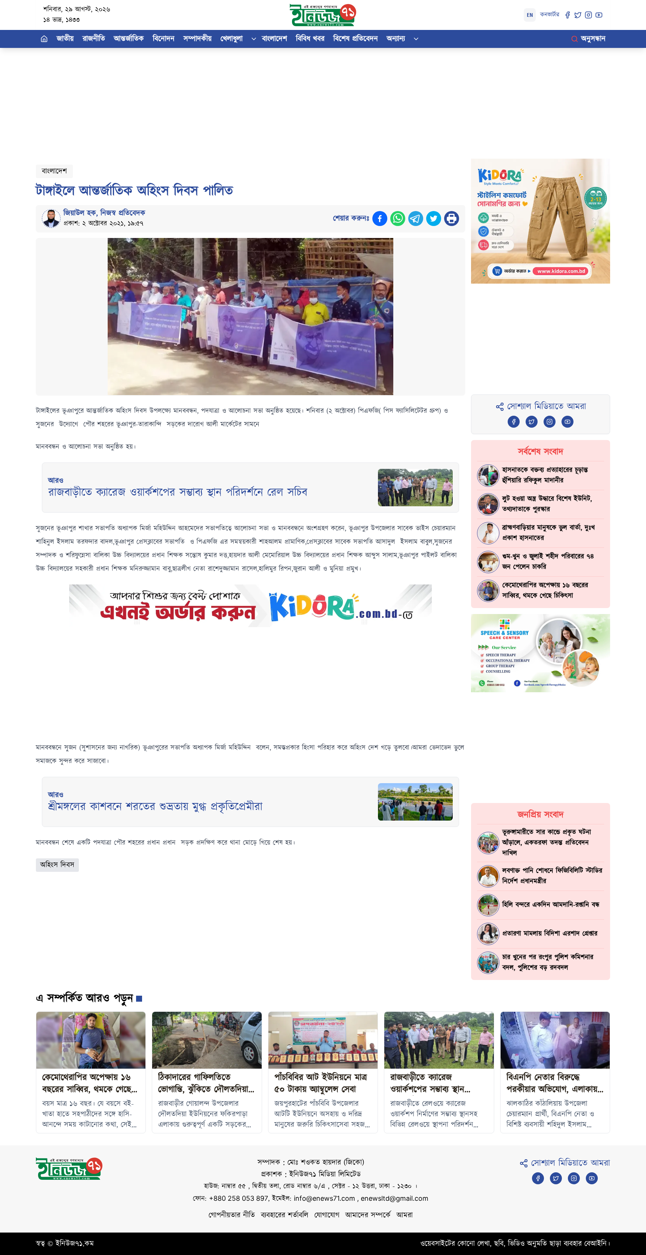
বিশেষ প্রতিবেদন (355, 39)
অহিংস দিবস (57, 865)
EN (530, 15)
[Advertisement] (260, 100)
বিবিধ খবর (310, 39)
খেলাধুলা (232, 39)
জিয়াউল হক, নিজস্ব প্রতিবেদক (104, 213)
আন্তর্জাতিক (129, 39)
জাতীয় (65, 39)
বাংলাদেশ (274, 39)
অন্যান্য (396, 39)
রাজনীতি (94, 39)
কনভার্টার (549, 14)
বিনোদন (164, 39)
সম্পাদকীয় (198, 39)
